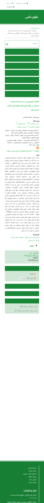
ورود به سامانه (21, 3)
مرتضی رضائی (22, 126)
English (10, 6)
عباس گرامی (21, 123)
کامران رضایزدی (34, 126)
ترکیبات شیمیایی (33, 240)
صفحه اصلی (34, 27)
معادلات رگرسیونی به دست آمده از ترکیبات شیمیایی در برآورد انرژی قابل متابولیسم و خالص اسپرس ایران (23, 105)
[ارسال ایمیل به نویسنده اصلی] (29, 123)
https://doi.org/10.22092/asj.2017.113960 (23, 150)
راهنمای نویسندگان (30, 73)
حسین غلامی (35, 123)
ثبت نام (9, 3)
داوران (35, 87)
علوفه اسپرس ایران (17, 236)
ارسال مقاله (33, 80)
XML (32, 273)
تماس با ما (33, 94)
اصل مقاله (27, 278)
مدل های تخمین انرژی (32, 236)
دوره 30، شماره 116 (31, 255)
